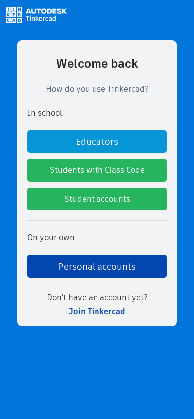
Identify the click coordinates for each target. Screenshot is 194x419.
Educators (97, 142)
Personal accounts (97, 266)
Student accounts (97, 199)
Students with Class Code (97, 170)
